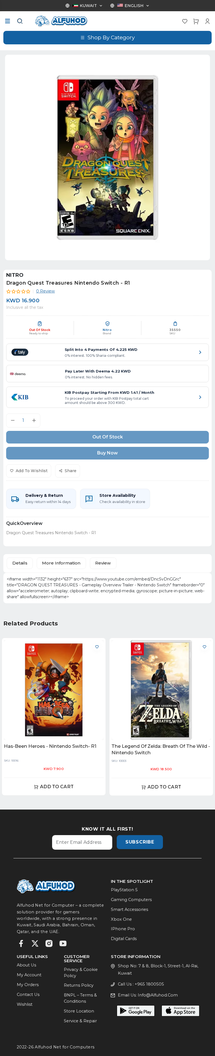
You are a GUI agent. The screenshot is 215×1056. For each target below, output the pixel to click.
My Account (29, 974)
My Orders (28, 984)
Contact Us (28, 994)
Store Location (79, 1011)
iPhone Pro (123, 928)
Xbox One (121, 919)
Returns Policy (79, 985)
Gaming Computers (131, 899)
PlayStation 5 (124, 889)
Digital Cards (124, 938)
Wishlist (24, 1004)
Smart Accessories (129, 909)
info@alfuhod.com (158, 995)
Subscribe (139, 842)
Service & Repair (80, 1020)
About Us (26, 965)
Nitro (15, 275)
